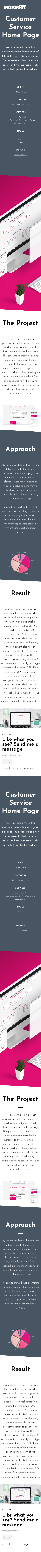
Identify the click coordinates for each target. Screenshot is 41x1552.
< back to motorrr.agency (17, 768)
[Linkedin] (9, 761)
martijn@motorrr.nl (11, 755)
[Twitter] (4, 761)
